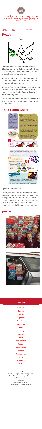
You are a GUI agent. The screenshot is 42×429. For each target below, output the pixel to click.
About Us (14, 29)
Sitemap (21, 380)
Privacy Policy (15, 384)
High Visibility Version (21, 378)
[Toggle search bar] (34, 2)
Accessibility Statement (21, 382)
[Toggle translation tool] (29, 2)
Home (4, 29)
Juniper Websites (27, 376)
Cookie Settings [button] (26, 384)
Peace (14, 30)
